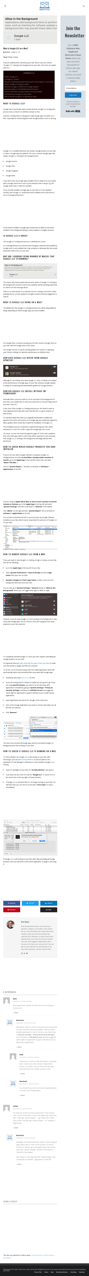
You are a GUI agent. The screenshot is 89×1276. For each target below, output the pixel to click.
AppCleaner (25, 678)
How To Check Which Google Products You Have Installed (23, 92)
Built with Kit (73, 111)
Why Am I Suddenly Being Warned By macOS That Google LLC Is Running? (29, 82)
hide (32, 73)
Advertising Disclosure (62, 1272)
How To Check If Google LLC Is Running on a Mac (20, 97)
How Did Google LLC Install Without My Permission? (21, 89)
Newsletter (82, 1272)
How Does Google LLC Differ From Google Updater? (21, 87)
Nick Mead (7, 52)
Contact (46, 1272)
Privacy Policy (38, 1272)
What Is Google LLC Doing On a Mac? (16, 84)
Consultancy (73, 1272)
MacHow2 (20, 1020)
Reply (16, 1013)
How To (15, 52)
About (52, 1272)
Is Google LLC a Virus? (11, 79)
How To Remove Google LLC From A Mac (17, 94)
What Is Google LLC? (11, 77)
